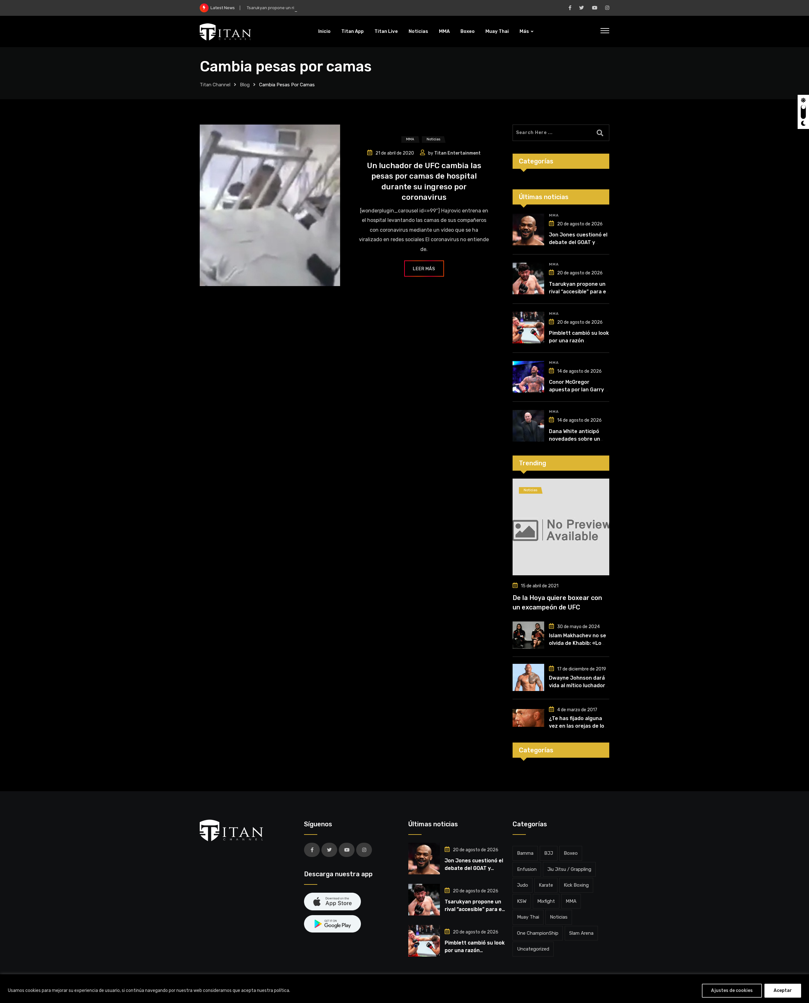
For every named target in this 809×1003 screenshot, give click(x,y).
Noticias (418, 31)
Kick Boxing (576, 885)
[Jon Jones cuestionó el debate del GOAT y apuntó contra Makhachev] (528, 229)
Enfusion (527, 869)
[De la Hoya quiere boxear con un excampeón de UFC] (561, 527)
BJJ (548, 853)
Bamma (525, 853)
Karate (546, 885)
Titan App (352, 31)
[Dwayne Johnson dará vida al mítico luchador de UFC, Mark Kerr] (528, 677)
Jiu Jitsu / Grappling (569, 869)
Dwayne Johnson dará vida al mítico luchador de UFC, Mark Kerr (577, 685)
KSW (521, 901)
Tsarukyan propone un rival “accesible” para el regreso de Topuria (311, 7)
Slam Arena (581, 933)
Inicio (324, 31)
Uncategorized (533, 949)
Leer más (424, 269)
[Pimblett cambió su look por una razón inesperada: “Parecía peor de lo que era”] (528, 327)
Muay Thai (497, 31)
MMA (444, 31)
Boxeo (467, 31)
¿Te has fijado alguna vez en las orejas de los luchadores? (578, 726)
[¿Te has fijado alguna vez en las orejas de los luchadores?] (528, 718)
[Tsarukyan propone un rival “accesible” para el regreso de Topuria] (528, 278)
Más (524, 31)
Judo (522, 885)
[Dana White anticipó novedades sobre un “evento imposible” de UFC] (528, 426)
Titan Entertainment (457, 153)
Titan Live (386, 31)
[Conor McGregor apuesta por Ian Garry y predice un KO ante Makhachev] (528, 377)
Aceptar (783, 990)
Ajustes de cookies (732, 990)
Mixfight (546, 901)
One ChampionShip (537, 933)
